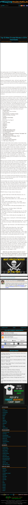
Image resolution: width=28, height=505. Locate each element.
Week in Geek (5, 462)
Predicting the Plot (6, 459)
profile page (12, 286)
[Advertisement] (14, 21)
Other (4, 418)
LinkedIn (7, 287)
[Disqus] (14, 308)
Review (4, 487)
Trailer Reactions (6, 441)
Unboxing (4, 443)
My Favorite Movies (6, 458)
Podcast (4, 484)
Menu (3, 5)
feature (8, 277)
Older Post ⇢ (24, 327)
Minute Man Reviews (6, 436)
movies (13, 277)
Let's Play (4, 479)
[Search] (19, 6)
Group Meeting (5, 435)
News (4, 482)
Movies (4, 415)
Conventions (5, 410)
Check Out (5, 470)
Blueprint (4, 468)
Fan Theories (5, 450)
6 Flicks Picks (5, 447)
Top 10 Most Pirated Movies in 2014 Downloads (14, 39)
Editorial (4, 474)
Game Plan (5, 455)
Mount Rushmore (6, 456)
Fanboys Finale (5, 448)
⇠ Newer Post (4, 327)
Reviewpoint (5, 440)
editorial (4, 277)
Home (14, 327)
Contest (4, 471)
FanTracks (5, 433)
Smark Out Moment (20, 285)
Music (4, 417)
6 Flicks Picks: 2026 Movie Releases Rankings (10, 369)
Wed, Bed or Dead (6, 464)
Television (4, 423)
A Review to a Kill (6, 432)
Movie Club (5, 438)
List (3, 481)
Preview (4, 485)
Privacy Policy (20, 503)
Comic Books (5, 412)
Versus (4, 490)
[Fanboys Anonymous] (14, 2)
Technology (5, 421)
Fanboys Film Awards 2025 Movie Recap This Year (11, 371)
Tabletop (4, 420)
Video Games (5, 428)
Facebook (22, 286)
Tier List (4, 461)
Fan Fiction (5, 476)
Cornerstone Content (6, 473)
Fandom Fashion (6, 453)
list (11, 277)
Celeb (4, 409)
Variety (4, 426)
